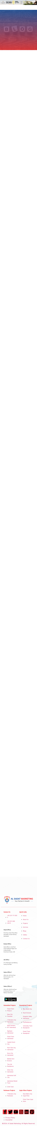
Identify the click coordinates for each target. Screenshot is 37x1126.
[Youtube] (16, 1112)
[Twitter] (10, 1112)
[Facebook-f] (5, 1112)
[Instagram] (21, 1112)
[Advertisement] (18, 379)
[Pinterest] (32, 1112)
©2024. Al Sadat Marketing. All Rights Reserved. (18, 1123)
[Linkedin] (26, 1112)
